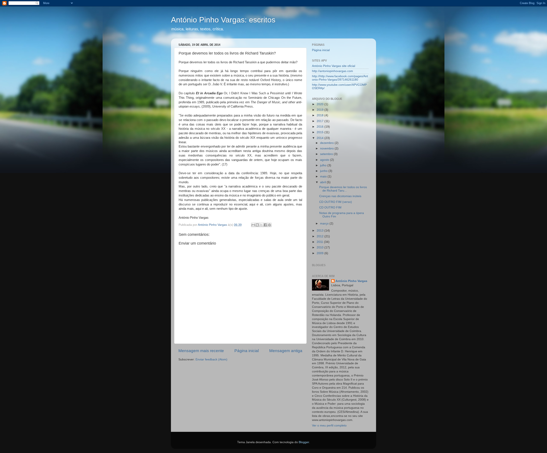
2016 (320, 126)
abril (323, 182)
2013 (320, 230)
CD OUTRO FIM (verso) (335, 202)
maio (324, 176)
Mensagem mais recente (201, 350)
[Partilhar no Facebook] (265, 225)
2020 (320, 104)
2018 (320, 115)
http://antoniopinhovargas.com (332, 71)
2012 (320, 236)
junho (324, 171)
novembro (327, 148)
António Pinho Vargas (351, 281)
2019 (320, 109)
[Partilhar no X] (261, 225)
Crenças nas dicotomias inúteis (340, 196)
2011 (320, 241)
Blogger (304, 442)
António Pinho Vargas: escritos (223, 19)
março (324, 223)
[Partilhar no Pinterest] (269, 225)
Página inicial (246, 350)
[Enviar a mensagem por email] (253, 225)
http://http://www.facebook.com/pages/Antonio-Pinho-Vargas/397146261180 (340, 78)
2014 (320, 138)
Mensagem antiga (285, 350)
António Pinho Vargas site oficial (333, 66)
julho (323, 165)
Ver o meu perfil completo (329, 425)
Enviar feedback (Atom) (211, 359)
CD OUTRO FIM (330, 207)
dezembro (327, 143)
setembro (327, 154)
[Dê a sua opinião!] (257, 225)
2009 (320, 253)
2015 (320, 132)
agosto (325, 159)
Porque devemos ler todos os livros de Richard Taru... (343, 189)
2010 (320, 247)
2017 (320, 121)
